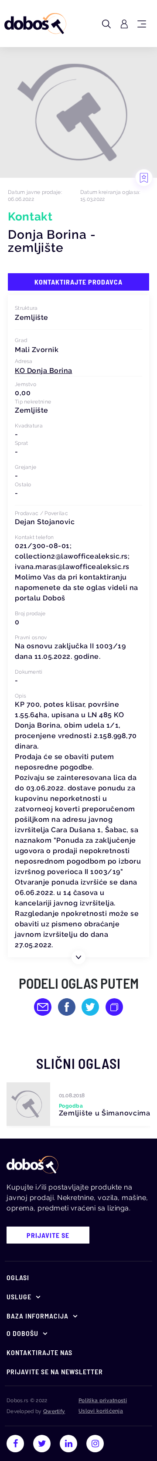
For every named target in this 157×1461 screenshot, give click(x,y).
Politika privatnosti (102, 1400)
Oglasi (18, 1277)
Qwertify (54, 1411)
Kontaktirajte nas (39, 1352)
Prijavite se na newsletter (55, 1371)
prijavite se (48, 1235)
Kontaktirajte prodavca (78, 282)
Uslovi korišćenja (100, 1411)
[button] (43, 370)
